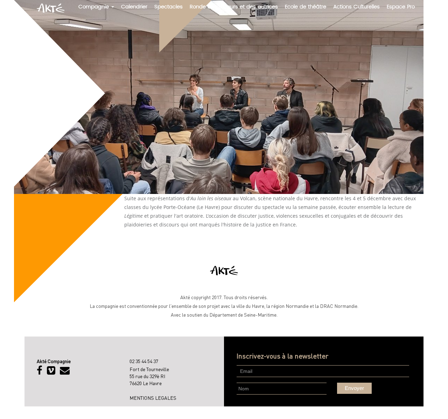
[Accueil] (53, 8)
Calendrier (134, 6)
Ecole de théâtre (305, 6)
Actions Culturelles (356, 6)
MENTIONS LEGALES (153, 398)
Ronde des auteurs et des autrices (234, 6)
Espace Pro (401, 6)
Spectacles (168, 6)
